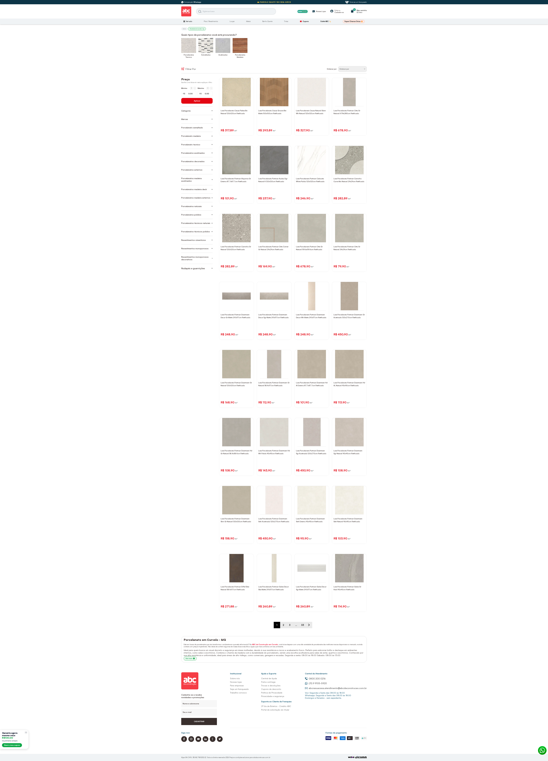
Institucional (235, 673)
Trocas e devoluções (270, 685)
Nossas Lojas (319, 11)
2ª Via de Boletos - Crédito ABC (276, 706)
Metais (248, 21)
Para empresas (237, 685)
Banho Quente (267, 21)
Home (184, 29)
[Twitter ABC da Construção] (220, 741)
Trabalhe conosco (238, 692)
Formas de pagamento (336, 732)
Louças (232, 21)
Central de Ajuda (269, 678)
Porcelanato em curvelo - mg (197, 29)
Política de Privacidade (271, 692)
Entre (336, 10)
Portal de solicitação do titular (275, 710)
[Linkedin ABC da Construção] (205, 741)
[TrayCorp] (351, 757)
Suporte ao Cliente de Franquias (276, 701)
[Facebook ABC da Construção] (184, 741)
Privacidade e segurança (272, 696)
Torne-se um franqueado (358, 2)
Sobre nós (235, 678)
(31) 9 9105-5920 (318, 683)
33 (302, 625)
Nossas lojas (236, 682)
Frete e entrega (268, 682)
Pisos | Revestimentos (211, 21)
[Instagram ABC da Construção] (191, 741)
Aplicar (197, 101)
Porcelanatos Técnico (189, 56)
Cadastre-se (339, 12)
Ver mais (189, 658)
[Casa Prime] (302, 11)
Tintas (286, 21)
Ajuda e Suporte (268, 673)
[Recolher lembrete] (26, 732)
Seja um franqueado (239, 689)
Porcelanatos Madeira (240, 56)
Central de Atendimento (316, 673)
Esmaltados (205, 55)
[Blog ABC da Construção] (212, 741)
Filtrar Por (191, 69)
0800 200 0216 (317, 678)
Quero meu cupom (12, 745)
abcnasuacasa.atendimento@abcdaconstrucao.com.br (338, 688)
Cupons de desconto (271, 689)
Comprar (238, 103)
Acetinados (222, 55)
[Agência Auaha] (361, 757)
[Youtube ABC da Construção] (198, 741)
